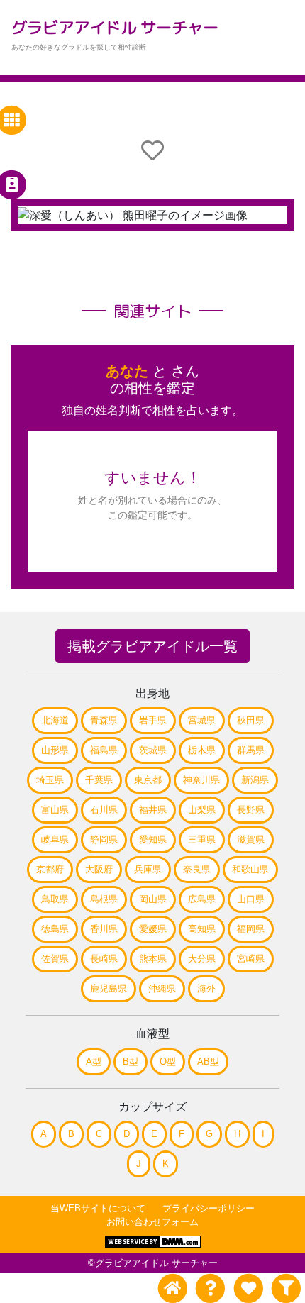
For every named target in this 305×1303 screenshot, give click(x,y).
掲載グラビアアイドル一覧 (152, 646)
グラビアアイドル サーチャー (114, 27)
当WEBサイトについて (97, 1208)
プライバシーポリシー (208, 1208)
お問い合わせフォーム (152, 1221)
